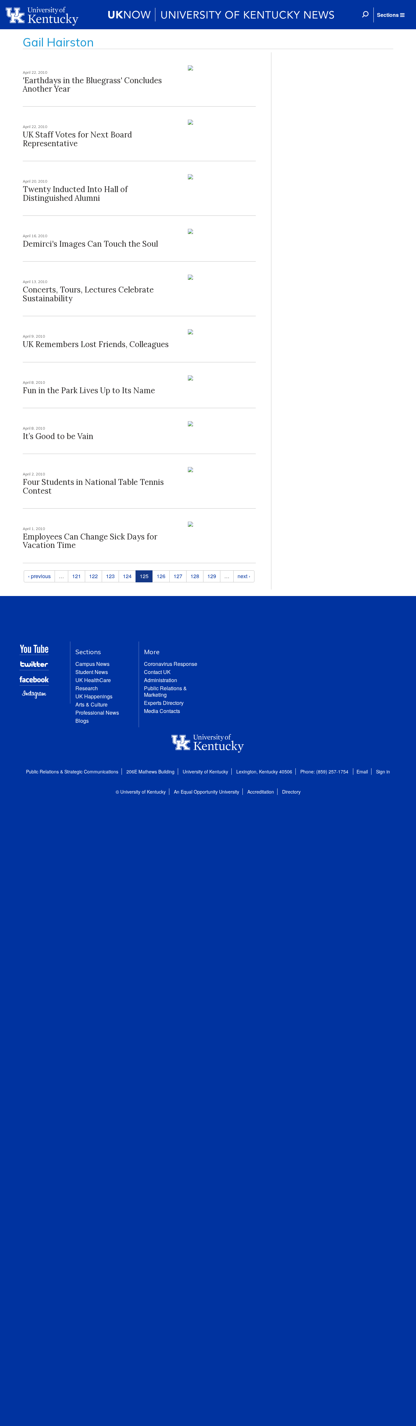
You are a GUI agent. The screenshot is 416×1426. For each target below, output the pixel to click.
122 (93, 576)
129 (211, 576)
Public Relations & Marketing (165, 691)
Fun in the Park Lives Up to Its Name (89, 390)
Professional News (97, 712)
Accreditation (260, 791)
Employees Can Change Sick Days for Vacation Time (90, 541)
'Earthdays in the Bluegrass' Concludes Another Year (92, 84)
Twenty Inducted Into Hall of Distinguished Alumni (75, 193)
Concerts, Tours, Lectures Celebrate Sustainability (88, 294)
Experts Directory (164, 703)
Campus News (92, 664)
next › (244, 576)
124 (127, 576)
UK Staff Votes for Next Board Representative (77, 139)
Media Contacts (162, 711)
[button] (390, 14)
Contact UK (157, 672)
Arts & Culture (91, 704)
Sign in (383, 771)
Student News (91, 672)
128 (194, 576)
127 (178, 576)
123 (110, 576)
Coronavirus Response (170, 664)
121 (76, 576)
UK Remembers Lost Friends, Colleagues (96, 344)
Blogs (82, 720)
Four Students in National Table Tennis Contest (93, 486)
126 (161, 576)
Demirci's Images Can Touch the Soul (90, 244)
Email (362, 771)
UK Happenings (93, 696)
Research (86, 688)
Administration (160, 680)
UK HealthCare (93, 680)
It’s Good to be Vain (58, 436)
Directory (291, 791)
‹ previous (39, 576)
